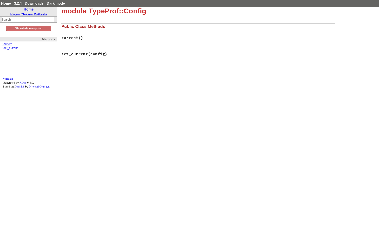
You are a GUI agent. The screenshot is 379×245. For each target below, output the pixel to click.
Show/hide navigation (28, 28)
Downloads (34, 3)
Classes (27, 14)
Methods (40, 14)
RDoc (23, 82)
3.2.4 (18, 3)
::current (7, 44)
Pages (15, 14)
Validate (8, 78)
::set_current (10, 48)
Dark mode (56, 3)
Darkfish (19, 86)
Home (6, 3)
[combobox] (28, 19)
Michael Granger (39, 86)
